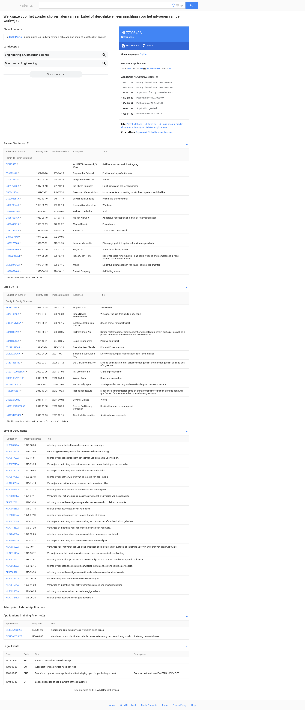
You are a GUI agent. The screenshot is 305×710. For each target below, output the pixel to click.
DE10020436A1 (14, 353)
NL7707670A (12, 451)
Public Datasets (149, 705)
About (112, 705)
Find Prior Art (132, 45)
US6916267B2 (13, 362)
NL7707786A (12, 477)
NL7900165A (12, 496)
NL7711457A (12, 527)
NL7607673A (12, 464)
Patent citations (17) (137, 124)
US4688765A (13, 341)
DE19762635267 (14, 636)
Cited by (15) (154, 124)
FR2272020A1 (13, 256)
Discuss (168, 132)
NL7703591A (12, 470)
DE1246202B (12, 211)
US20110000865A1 (16, 371)
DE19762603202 (14, 630)
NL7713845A (12, 597)
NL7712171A (12, 553)
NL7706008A (12, 534)
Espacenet (141, 132)
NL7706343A (12, 489)
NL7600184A (12, 515)
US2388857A (13, 198)
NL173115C (11, 559)
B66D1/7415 (15, 37)
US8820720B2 (13, 399)
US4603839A (13, 332)
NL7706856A (12, 508)
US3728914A (13, 230)
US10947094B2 (14, 415)
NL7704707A (12, 458)
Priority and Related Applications (150, 127)
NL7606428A (12, 566)
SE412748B (12, 307)
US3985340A (13, 271)
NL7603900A (12, 591)
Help (193, 705)
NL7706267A (12, 540)
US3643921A (13, 224)
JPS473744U (12, 236)
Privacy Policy (179, 705)
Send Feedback (128, 705)
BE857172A (11, 502)
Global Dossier (155, 132)
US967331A (12, 179)
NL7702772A (12, 578)
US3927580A (13, 243)
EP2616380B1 (13, 384)
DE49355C (11, 164)
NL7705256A (12, 483)
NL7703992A (12, 546)
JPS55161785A (14, 323)
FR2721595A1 (13, 347)
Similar (149, 45)
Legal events (168, 124)
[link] (56, 37)
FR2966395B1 (13, 390)
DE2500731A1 (13, 265)
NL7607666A (12, 521)
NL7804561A (12, 585)
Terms (165, 705)
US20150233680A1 (15, 406)
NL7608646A (12, 445)
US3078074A (13, 205)
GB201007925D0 (14, 378)
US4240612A (13, 314)
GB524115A (12, 192)
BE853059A (11, 572)
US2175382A (13, 186)
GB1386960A (13, 249)
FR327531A (12, 173)
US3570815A (13, 217)
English (143, 54)
